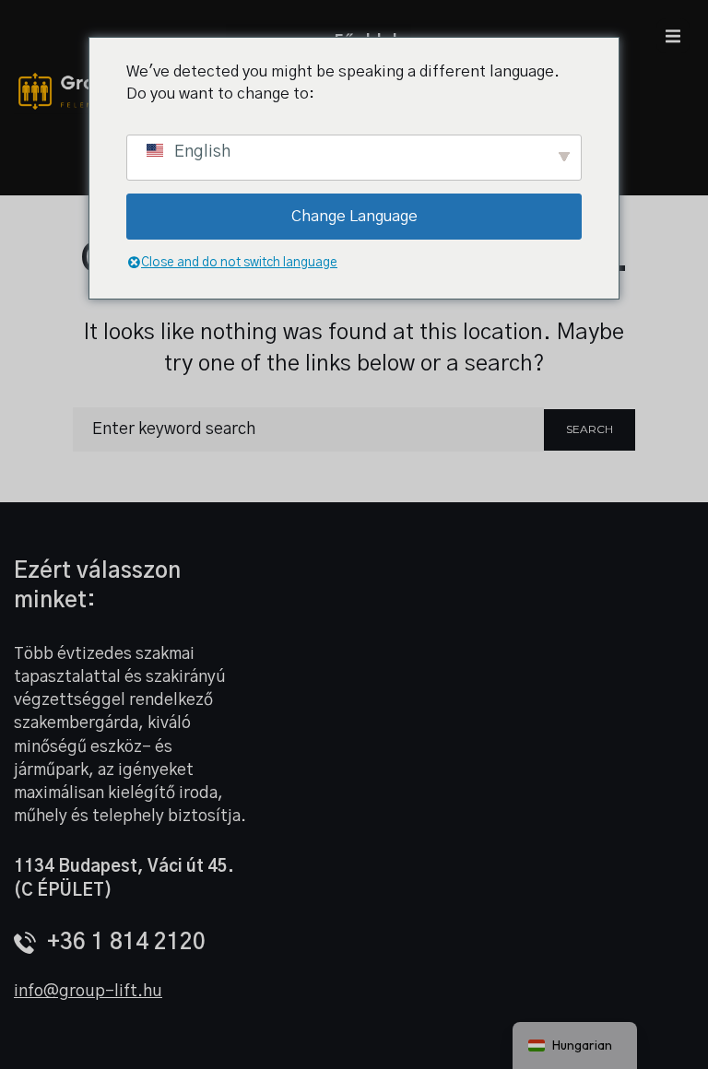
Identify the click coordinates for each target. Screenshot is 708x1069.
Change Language (354, 216)
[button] (673, 35)
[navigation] (575, 1045)
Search (589, 429)
